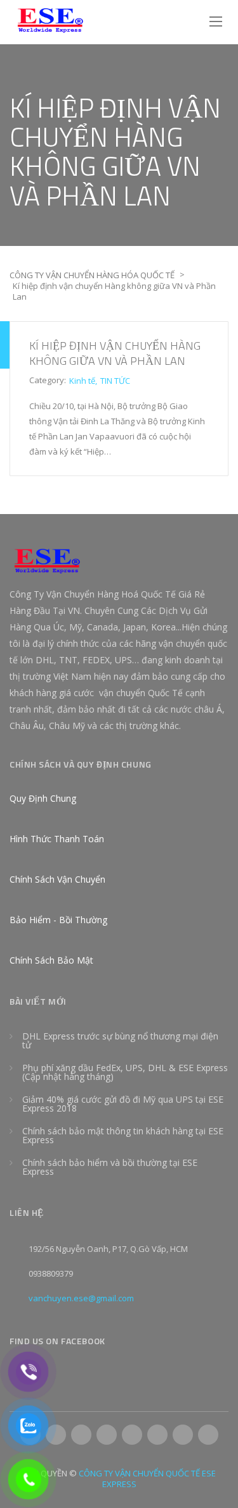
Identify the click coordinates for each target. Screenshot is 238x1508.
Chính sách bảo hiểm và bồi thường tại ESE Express (109, 1166)
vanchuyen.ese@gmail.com (81, 1298)
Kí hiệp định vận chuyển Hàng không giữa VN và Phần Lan (115, 353)
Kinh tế (82, 380)
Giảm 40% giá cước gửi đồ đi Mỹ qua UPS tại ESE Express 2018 (122, 1103)
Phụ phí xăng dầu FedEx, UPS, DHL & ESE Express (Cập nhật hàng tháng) (125, 1072)
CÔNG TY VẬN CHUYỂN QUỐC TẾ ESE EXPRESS (147, 1479)
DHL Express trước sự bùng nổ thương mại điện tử (120, 1040)
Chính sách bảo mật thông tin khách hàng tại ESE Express (122, 1135)
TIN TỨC (115, 380)
